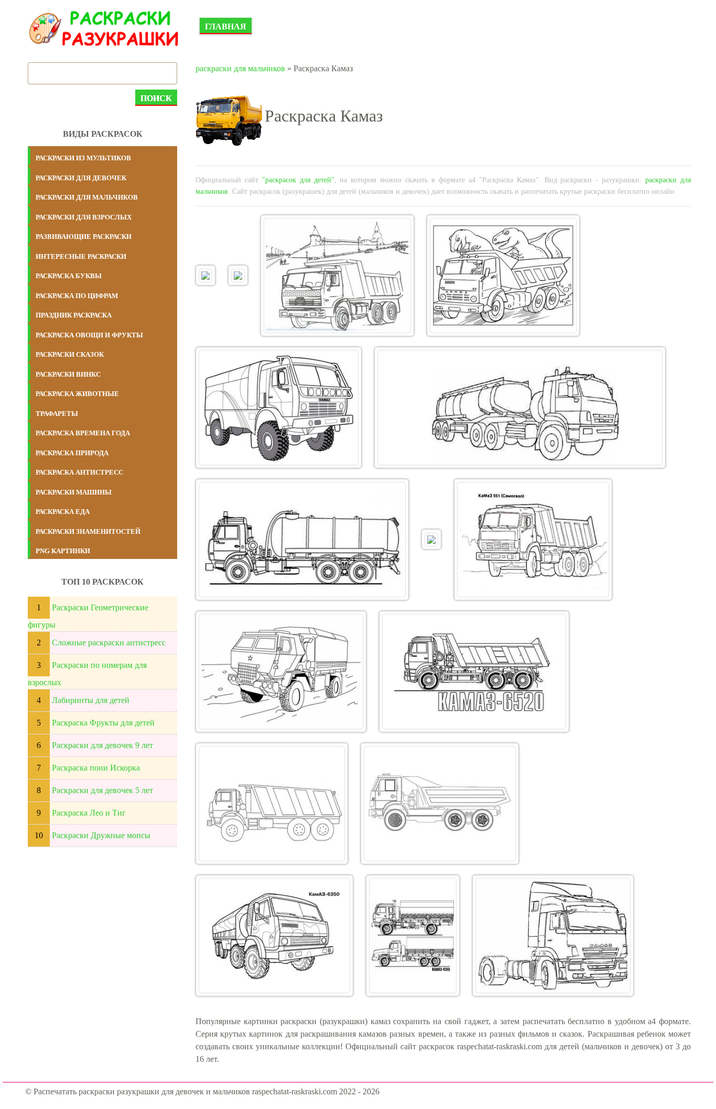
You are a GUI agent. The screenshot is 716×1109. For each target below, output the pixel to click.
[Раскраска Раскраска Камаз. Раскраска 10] (281, 671)
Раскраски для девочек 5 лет (102, 790)
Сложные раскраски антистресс (109, 642)
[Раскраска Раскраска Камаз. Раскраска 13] (439, 803)
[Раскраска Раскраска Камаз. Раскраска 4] (503, 275)
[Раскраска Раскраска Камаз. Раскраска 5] (279, 407)
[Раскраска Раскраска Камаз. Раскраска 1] (205, 275)
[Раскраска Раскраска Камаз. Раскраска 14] (274, 935)
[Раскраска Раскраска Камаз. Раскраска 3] (337, 275)
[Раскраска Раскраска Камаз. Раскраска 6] (520, 407)
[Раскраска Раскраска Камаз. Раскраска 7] (302, 539)
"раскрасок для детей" (298, 179)
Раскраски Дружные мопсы (101, 835)
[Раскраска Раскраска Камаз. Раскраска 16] (553, 935)
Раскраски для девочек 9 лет (102, 745)
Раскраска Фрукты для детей (103, 722)
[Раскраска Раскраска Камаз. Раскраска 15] (413, 935)
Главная (225, 26)
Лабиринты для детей (90, 700)
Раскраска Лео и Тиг (89, 812)
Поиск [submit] (156, 98)
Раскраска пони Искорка (96, 767)
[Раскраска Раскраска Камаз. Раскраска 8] (431, 539)
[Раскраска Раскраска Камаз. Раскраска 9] (533, 539)
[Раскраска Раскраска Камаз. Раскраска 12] (272, 803)
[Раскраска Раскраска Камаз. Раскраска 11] (474, 671)
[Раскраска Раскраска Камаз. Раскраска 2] (238, 275)
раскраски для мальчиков (240, 68)
